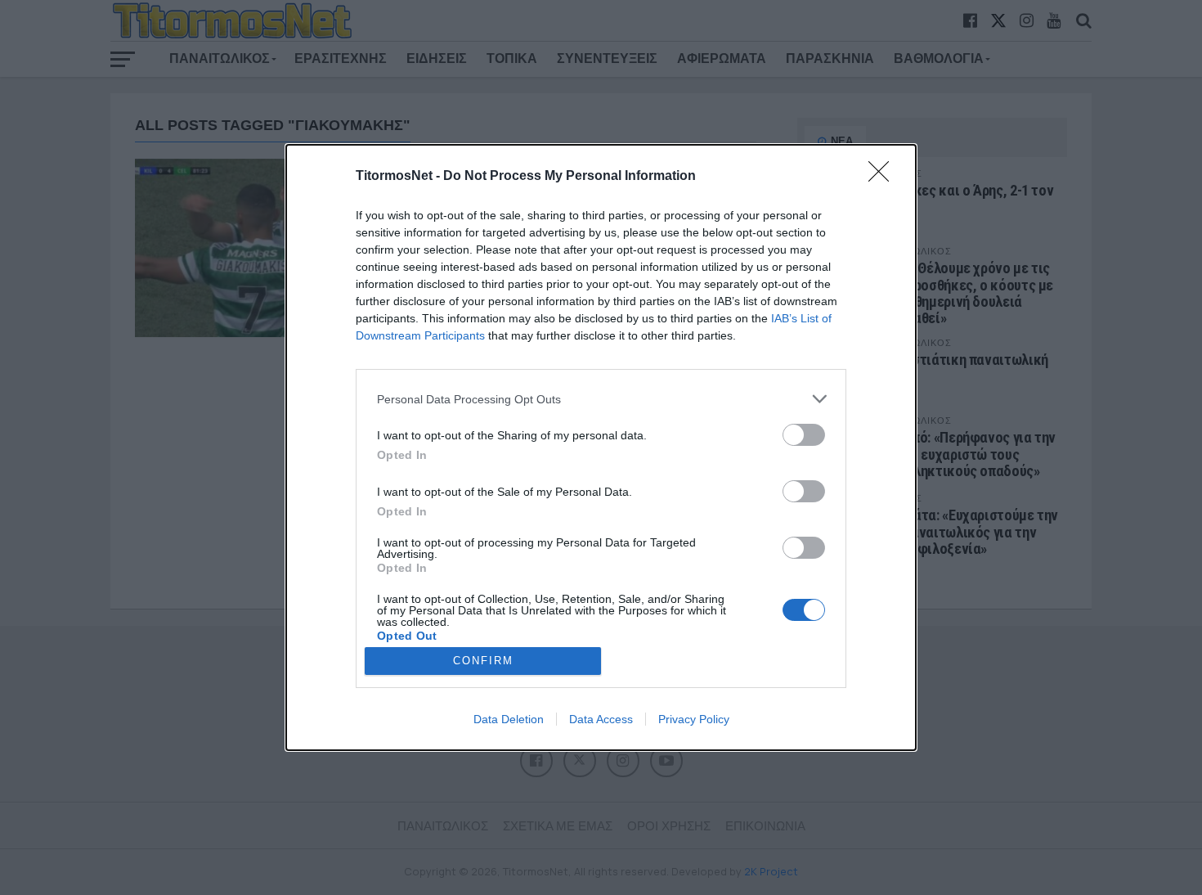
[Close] (883, 176)
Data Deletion (508, 719)
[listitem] (601, 398)
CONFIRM (483, 660)
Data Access (601, 719)
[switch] (804, 435)
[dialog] (601, 447)
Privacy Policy (693, 719)
